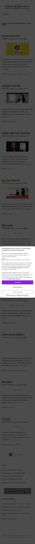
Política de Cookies (11, 295)
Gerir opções (17, 292)
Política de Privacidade (14, 278)
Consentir (17, 282)
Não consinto (17, 287)
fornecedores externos (16, 267)
